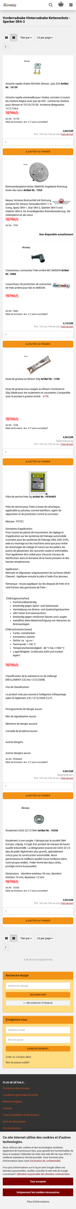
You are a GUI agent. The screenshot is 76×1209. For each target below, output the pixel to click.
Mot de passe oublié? (18, 1062)
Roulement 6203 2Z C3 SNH (22, 830)
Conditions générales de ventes (20, 1094)
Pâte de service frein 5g (19, 496)
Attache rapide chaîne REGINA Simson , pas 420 (33, 83)
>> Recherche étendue (38, 1003)
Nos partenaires (12, 1128)
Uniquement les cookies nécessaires (38, 1192)
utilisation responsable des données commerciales (43, 1174)
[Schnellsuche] (51, 5)
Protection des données (16, 1088)
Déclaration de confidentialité (45, 1160)
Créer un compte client (18, 1056)
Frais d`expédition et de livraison (21, 1114)
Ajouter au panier (38, 151)
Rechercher (38, 995)
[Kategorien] (71, 5)
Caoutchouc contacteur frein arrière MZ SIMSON (33, 270)
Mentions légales (12, 1101)
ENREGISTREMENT (38, 1048)
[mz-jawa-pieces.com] (8, 5)
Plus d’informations (38, 1201)
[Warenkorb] (61, 5)
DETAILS (12, 112)
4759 (45, 396)
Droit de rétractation (14, 1121)
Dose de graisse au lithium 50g (23, 378)
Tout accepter (38, 1181)
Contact (7, 1108)
